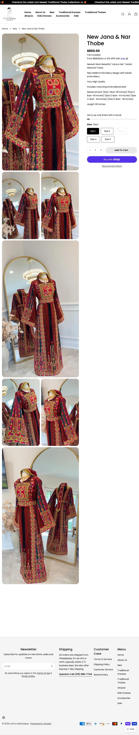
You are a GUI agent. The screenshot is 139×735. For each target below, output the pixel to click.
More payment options (112, 166)
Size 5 (108, 139)
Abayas (121, 687)
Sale (119, 703)
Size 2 (107, 131)
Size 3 (123, 132)
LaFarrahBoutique (19, 723)
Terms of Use (43, 673)
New (15, 28)
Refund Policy (101, 674)
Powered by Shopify (40, 723)
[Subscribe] (52, 666)
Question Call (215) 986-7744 (75, 674)
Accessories (123, 698)
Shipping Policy (102, 664)
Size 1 (93, 131)
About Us (122, 660)
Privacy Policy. (28, 676)
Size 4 (93, 139)
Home (5, 28)
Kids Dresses (124, 692)
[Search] (123, 14)
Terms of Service (103, 659)
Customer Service (103, 669)
